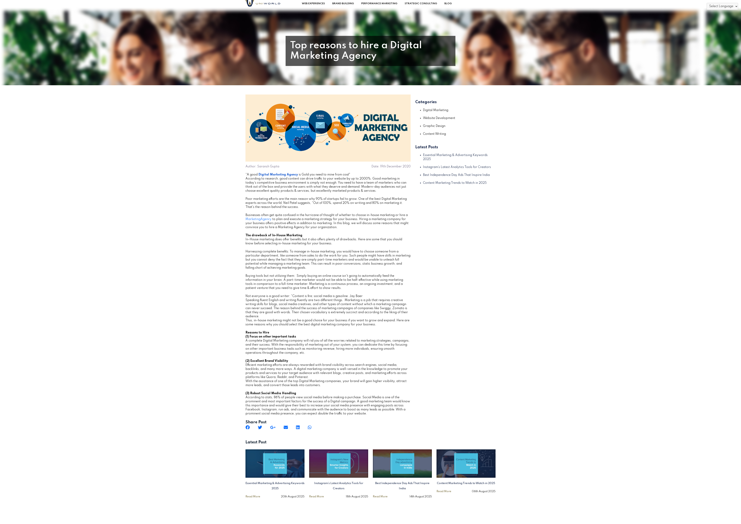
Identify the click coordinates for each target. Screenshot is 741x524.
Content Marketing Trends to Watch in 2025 (455, 183)
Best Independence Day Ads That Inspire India (456, 175)
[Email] (286, 427)
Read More (252, 496)
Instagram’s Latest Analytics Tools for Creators (457, 167)
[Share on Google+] (273, 427)
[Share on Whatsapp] (309, 427)
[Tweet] (260, 427)
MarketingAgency (258, 219)
